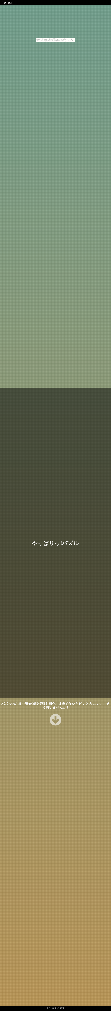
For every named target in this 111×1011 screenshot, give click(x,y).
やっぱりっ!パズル (55, 543)
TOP (10, 2)
